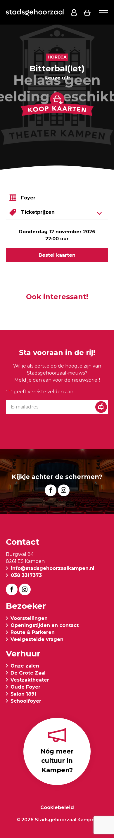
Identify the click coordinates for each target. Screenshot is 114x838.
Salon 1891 (24, 694)
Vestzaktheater (30, 680)
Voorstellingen (29, 618)
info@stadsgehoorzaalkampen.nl (52, 568)
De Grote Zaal (28, 673)
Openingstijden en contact (45, 625)
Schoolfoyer (26, 701)
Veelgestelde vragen (37, 639)
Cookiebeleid (57, 807)
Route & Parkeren (33, 632)
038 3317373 (26, 575)
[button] (103, 12)
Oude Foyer (25, 687)
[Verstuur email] (101, 407)
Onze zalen (25, 666)
